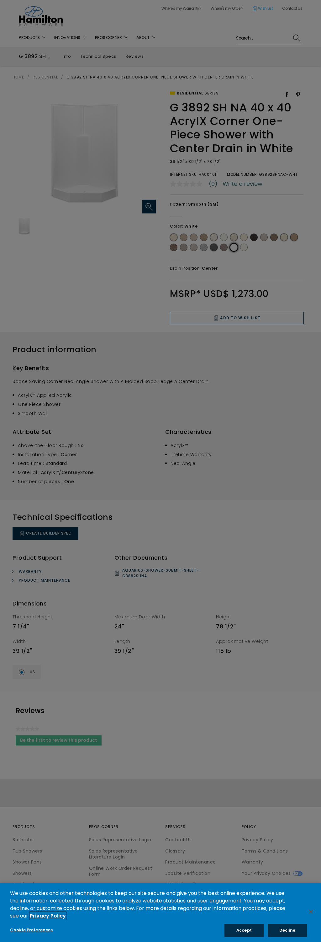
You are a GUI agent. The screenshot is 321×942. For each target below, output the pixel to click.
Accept (244, 930)
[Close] (311, 911)
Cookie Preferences (31, 930)
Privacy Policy (48, 915)
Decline (287, 930)
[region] (160, 912)
